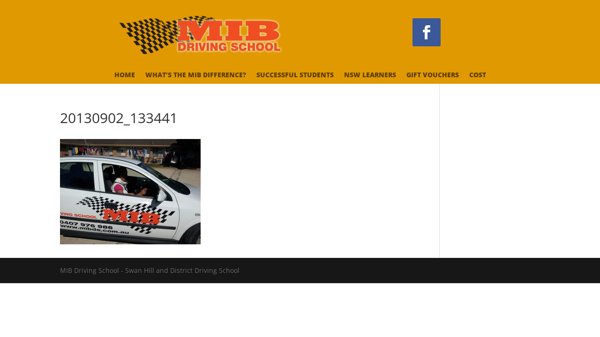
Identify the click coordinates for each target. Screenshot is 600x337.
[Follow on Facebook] (426, 32)
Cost (477, 75)
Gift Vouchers (432, 75)
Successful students (295, 75)
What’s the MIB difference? (195, 75)
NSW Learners (370, 75)
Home (124, 75)
